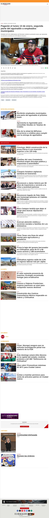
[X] (4, 68)
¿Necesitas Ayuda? (24, 508)
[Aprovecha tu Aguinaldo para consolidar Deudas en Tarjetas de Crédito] (8, 124)
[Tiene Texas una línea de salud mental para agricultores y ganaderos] (8, 238)
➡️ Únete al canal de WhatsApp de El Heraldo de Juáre (11, 80)
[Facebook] (1, 68)
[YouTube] (22, 511)
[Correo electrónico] (10, 68)
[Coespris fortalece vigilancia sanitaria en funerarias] (8, 175)
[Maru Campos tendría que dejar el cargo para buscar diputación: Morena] (8, 212)
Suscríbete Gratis (24, 426)
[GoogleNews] (27, 511)
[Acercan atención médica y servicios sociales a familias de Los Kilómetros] (8, 226)
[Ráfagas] (3, 337)
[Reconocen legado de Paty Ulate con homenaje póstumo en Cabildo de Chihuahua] (8, 199)
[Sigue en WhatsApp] (46, 68)
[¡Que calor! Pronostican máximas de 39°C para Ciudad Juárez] (8, 367)
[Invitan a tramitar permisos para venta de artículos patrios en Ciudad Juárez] (8, 377)
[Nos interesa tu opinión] (24, 502)
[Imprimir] (15, 68)
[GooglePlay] (31, 511)
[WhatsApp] (6, 68)
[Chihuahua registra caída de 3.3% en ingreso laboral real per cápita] (8, 262)
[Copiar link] (12, 68)
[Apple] (29, 511)
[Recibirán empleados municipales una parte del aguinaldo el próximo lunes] (8, 115)
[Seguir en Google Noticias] (47, 68)
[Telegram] (8, 68)
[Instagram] (24, 511)
